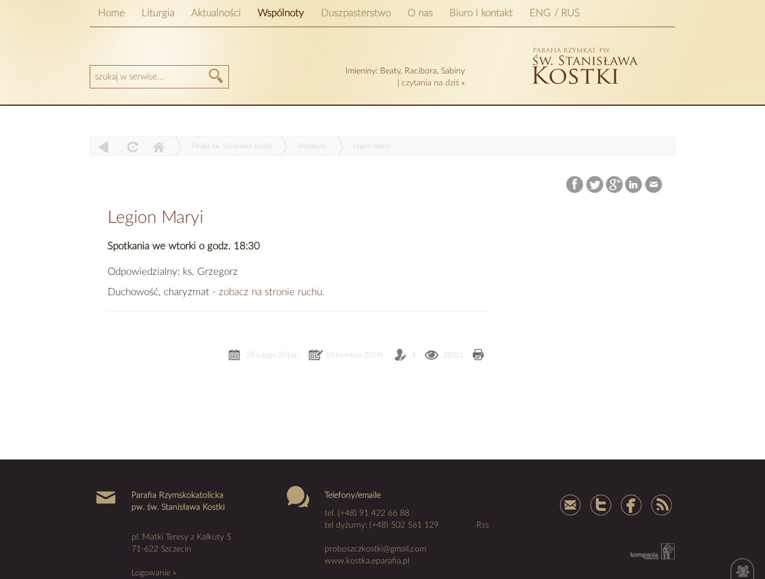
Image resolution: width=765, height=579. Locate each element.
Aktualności (216, 13)
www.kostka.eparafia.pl (367, 561)
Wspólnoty (281, 13)
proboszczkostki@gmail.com (375, 549)
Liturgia (158, 13)
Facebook (576, 185)
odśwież (131, 147)
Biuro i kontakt (481, 13)
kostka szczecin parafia (583, 64)
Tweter (601, 504)
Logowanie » (153, 573)
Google (614, 185)
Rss (660, 504)
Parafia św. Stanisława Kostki (231, 146)
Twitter (595, 185)
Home (111, 13)
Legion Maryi (371, 146)
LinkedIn (634, 185)
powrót (103, 147)
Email (654, 185)
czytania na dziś (430, 83)
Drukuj (478, 355)
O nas (420, 13)
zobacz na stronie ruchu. (272, 292)
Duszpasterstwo (356, 13)
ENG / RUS (555, 13)
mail (571, 504)
